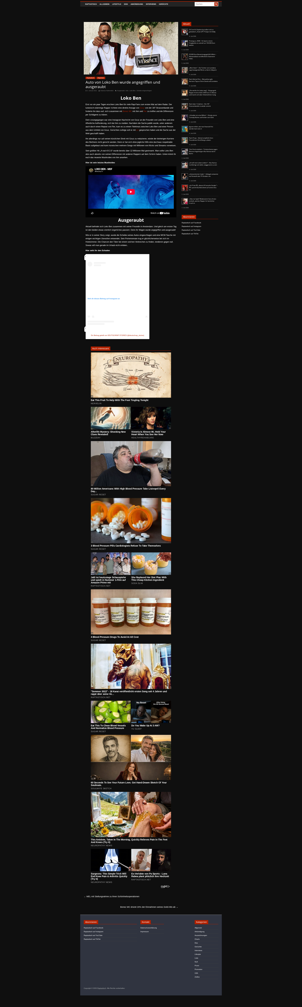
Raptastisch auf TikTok (190, 234)
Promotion (198, 969)
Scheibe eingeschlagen (144, 91)
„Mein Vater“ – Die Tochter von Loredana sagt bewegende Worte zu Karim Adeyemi (203, 69)
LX (137, 130)
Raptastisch (91, 4)
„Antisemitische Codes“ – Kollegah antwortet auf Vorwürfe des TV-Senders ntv (203, 175)
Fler (145, 111)
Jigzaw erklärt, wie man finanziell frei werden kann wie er (201, 128)
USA (196, 973)
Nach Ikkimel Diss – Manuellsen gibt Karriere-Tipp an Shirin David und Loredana (203, 80)
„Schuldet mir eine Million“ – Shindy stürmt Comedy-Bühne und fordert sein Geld (203, 116)
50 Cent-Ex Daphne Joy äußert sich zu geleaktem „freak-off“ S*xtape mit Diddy (202, 31)
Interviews (151, 4)
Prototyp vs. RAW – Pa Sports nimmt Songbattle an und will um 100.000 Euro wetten (202, 43)
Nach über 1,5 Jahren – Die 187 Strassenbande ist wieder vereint (200, 105)
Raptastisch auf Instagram (191, 226)
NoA (196, 962)
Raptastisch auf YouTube (191, 230)
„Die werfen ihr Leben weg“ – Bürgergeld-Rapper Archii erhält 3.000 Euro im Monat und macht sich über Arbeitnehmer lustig (202, 92)
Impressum (144, 931)
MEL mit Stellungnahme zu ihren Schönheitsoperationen (111, 896)
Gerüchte (163, 4)
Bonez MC (127, 111)
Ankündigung (137, 4)
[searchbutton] (216, 4)
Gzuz (142, 108)
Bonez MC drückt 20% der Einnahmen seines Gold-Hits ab (149, 907)
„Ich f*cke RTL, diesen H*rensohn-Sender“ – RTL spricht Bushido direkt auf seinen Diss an (203, 187)
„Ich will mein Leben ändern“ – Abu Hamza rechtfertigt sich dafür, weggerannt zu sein (203, 164)
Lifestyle (116, 4)
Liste (196, 958)
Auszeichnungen (201, 935)
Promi (197, 966)
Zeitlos (197, 977)
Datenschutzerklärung (148, 928)
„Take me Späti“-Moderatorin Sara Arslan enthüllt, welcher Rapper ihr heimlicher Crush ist (202, 201)
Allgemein (104, 4)
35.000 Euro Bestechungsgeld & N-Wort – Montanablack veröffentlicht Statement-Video (202, 56)
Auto (127, 91)
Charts (197, 939)
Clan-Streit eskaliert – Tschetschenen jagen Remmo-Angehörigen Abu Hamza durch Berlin (203, 151)
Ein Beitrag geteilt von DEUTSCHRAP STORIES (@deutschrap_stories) (117, 335)
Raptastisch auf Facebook (191, 223)
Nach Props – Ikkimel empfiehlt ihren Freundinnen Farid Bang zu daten (201, 139)
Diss (126, 4)
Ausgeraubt (121, 91)
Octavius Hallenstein (106, 91)
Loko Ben (132, 91)
